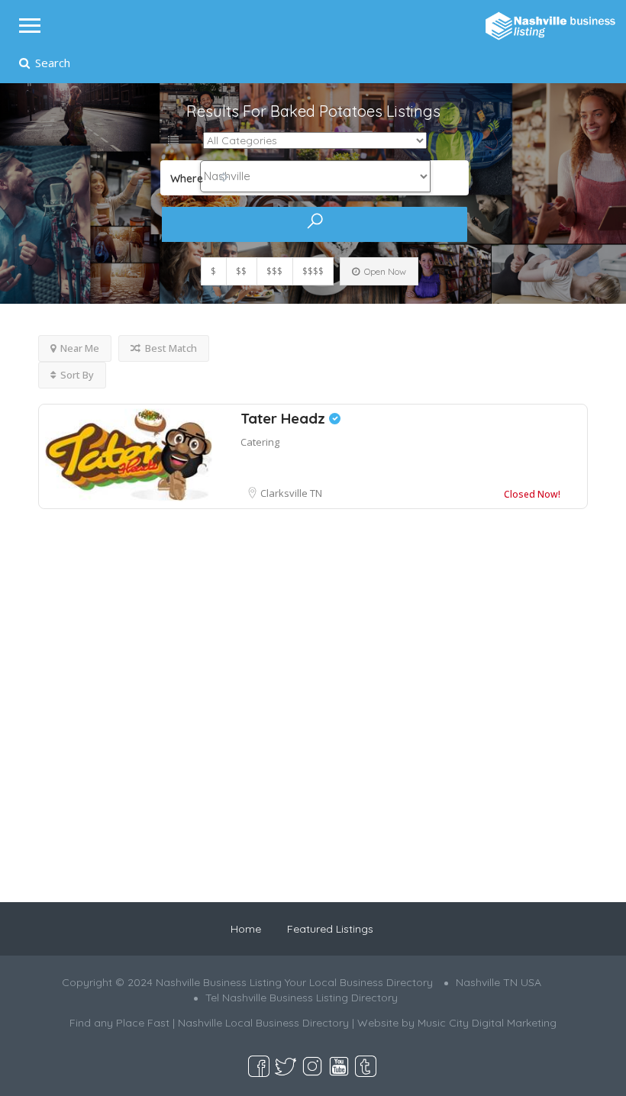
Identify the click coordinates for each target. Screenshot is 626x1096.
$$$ (274, 271)
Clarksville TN (291, 493)
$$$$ (313, 271)
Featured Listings (330, 929)
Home (246, 929)
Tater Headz (284, 418)
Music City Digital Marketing (487, 1023)
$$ (241, 271)
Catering (259, 442)
